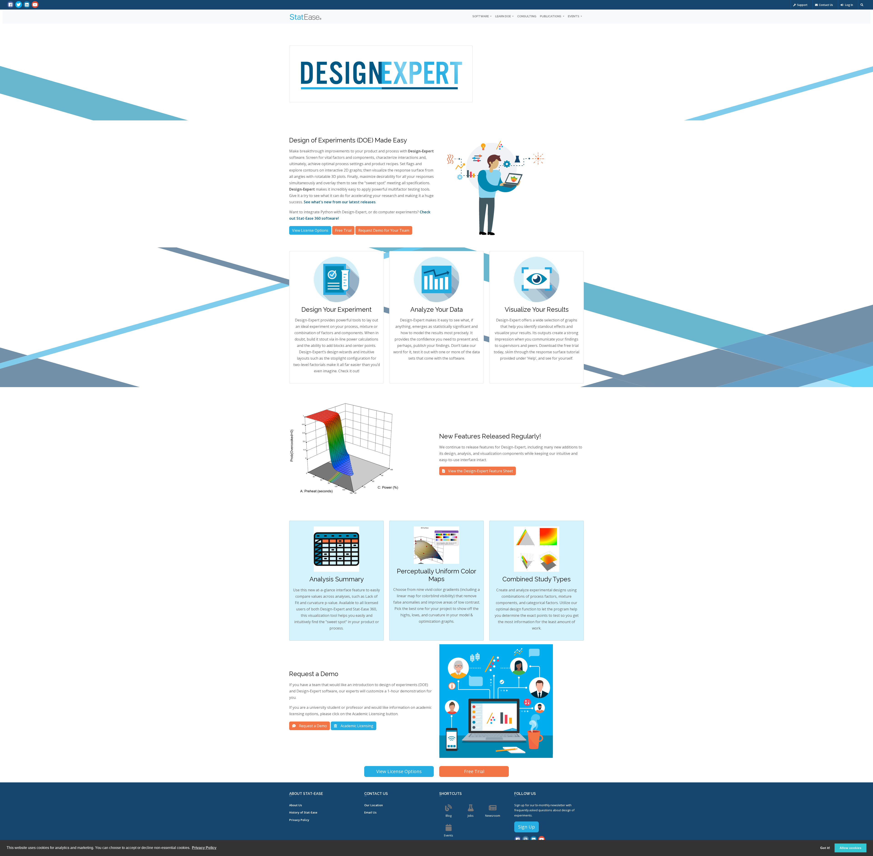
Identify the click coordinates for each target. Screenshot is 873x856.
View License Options (310, 230)
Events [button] (574, 16)
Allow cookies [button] (850, 848)
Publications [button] (551, 16)
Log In (848, 5)
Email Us (370, 812)
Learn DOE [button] (503, 16)
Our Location (373, 805)
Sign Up (526, 827)
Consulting (526, 16)
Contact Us (826, 5)
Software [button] (480, 16)
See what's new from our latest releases (340, 201)
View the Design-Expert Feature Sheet (480, 470)
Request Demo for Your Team (383, 230)
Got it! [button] (825, 848)
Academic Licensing (356, 725)
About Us (295, 805)
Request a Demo (312, 725)
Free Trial (343, 230)
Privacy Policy (299, 820)
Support (802, 5)
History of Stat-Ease (303, 812)
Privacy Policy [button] (204, 848)
